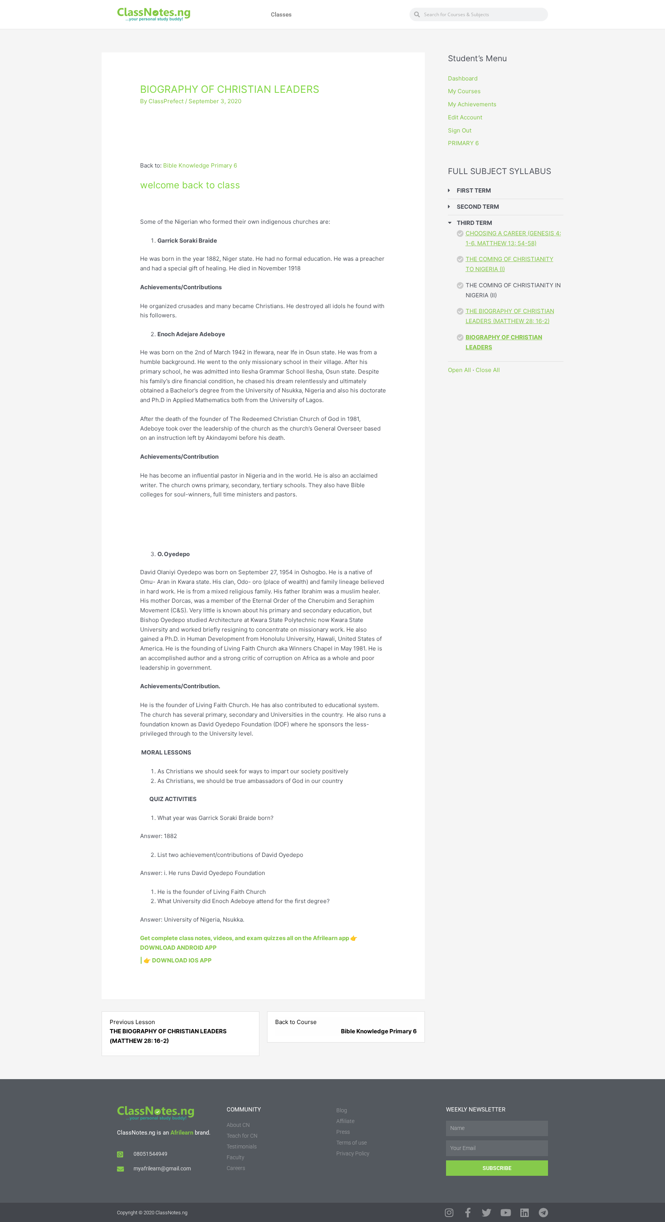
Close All (488, 370)
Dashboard (463, 78)
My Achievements (472, 104)
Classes (281, 14)
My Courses (464, 91)
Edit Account (465, 117)
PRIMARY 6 (463, 143)
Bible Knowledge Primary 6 (200, 165)
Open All (459, 370)
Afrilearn (181, 1132)
